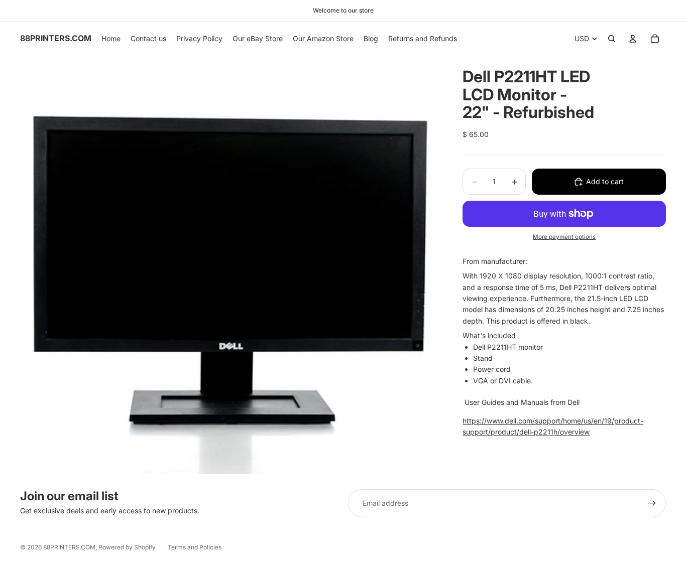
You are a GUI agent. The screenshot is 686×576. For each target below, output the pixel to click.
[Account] (633, 39)
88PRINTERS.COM (69, 547)
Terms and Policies (194, 547)
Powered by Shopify (127, 547)
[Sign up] (651, 503)
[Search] (612, 39)
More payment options (564, 236)
